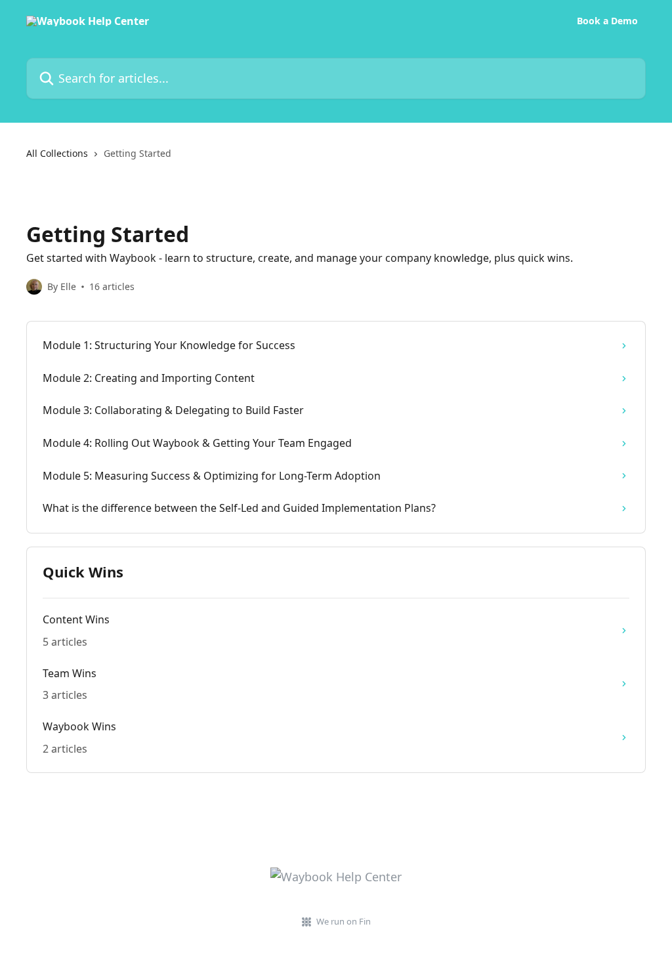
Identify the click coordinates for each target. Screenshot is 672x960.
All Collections (57, 153)
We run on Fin (343, 921)
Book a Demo (607, 21)
